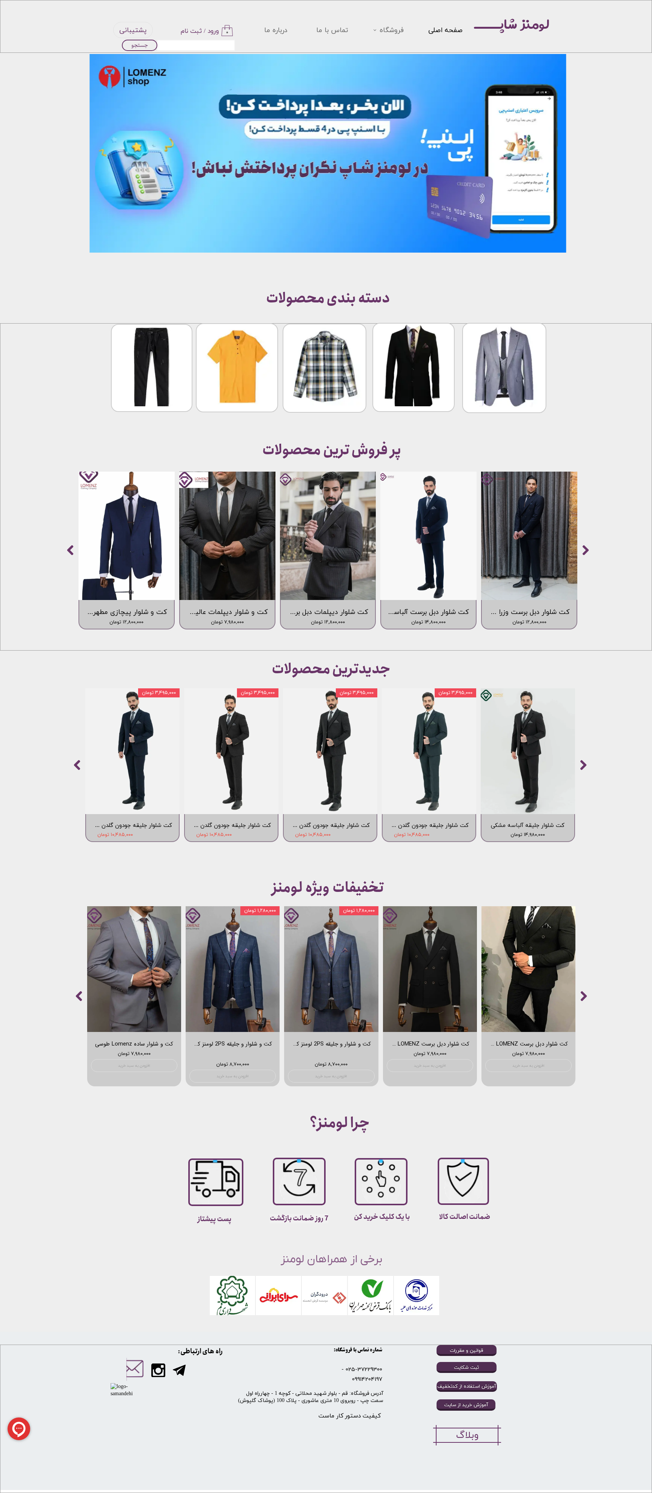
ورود (213, 31)
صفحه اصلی (445, 30)
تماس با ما (332, 30)
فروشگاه (392, 30)
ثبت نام (191, 31)
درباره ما (276, 30)
